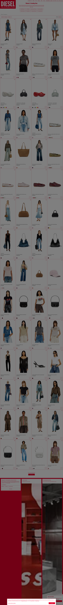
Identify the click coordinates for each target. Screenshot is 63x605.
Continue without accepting (12, 603)
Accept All (51, 603)
